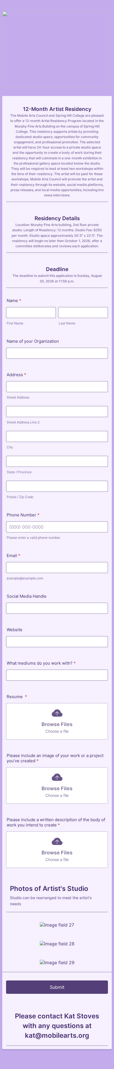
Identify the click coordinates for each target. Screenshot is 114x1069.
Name (14, 300)
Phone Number (23, 514)
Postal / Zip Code (20, 497)
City (10, 447)
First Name (15, 323)
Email (13, 555)
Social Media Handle (26, 596)
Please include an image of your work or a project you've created (55, 758)
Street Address (18, 397)
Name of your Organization (33, 341)
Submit (57, 987)
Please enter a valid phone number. (34, 537)
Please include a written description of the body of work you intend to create (56, 822)
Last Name (67, 323)
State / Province (19, 472)
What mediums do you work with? (41, 663)
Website (14, 629)
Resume (17, 696)
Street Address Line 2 (23, 422)
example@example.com (25, 578)
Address (16, 374)
